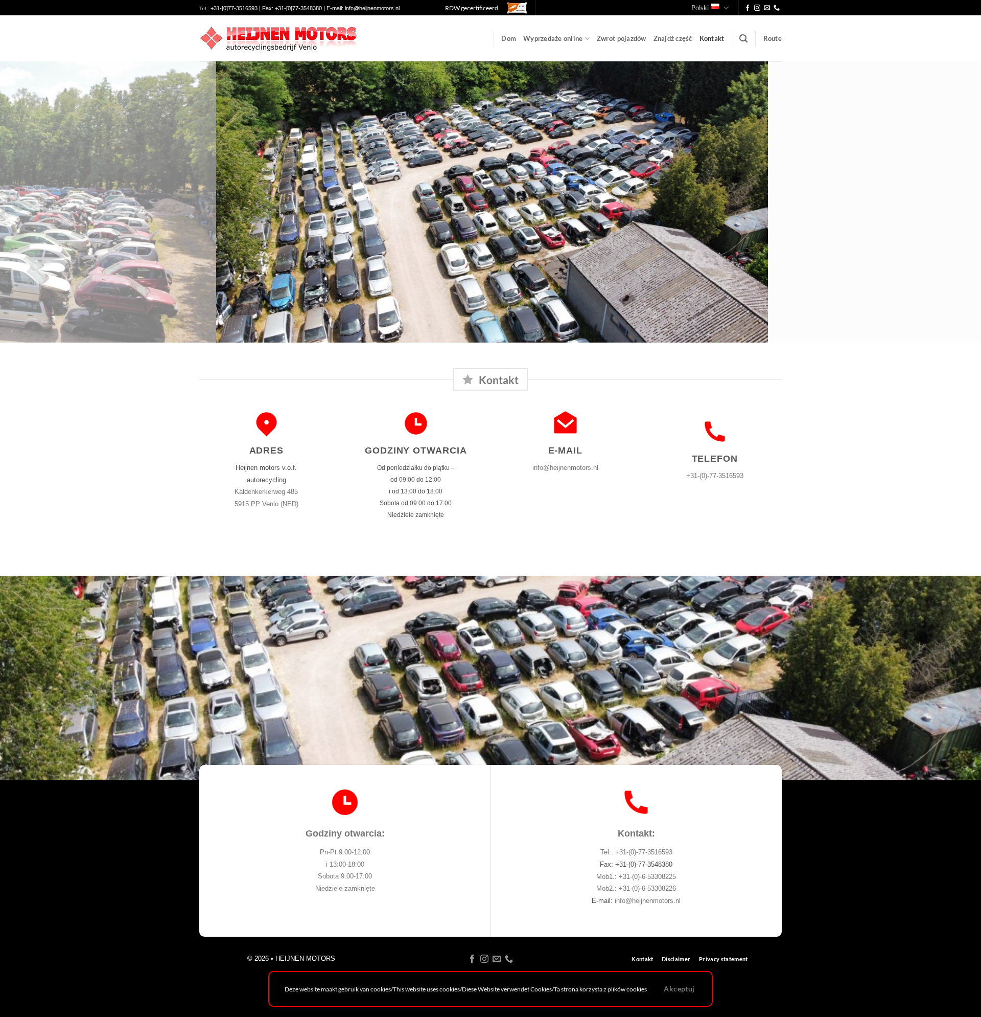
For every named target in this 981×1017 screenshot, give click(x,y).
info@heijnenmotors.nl (372, 8)
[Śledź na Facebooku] (747, 8)
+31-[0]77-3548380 (298, 8)
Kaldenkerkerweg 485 (266, 491)
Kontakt (712, 38)
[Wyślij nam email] (767, 8)
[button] (743, 39)
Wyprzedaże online (552, 38)
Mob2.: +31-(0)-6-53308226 (636, 888)
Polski (700, 8)
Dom (508, 38)
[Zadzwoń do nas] (777, 8)
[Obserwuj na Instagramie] (757, 8)
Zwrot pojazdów (621, 38)
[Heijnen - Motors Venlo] (278, 38)
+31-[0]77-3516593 (234, 8)
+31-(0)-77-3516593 (714, 476)
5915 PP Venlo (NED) (266, 504)
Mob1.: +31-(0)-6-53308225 (636, 876)
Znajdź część (672, 38)
